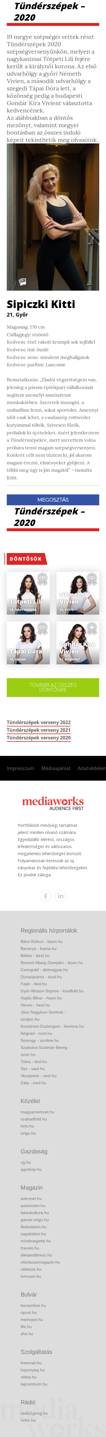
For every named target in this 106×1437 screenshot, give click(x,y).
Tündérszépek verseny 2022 (39, 722)
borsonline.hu (33, 1305)
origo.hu (28, 1133)
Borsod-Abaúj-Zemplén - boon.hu (52, 962)
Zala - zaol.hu (33, 1082)
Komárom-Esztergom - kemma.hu (52, 1026)
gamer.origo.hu (35, 1219)
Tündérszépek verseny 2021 (39, 730)
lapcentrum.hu (34, 1384)
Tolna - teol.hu (34, 1061)
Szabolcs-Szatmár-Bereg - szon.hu (45, 1051)
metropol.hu (32, 1319)
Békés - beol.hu (35, 955)
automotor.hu (33, 1205)
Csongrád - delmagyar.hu (44, 969)
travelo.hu (30, 1248)
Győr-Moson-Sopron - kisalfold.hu (52, 991)
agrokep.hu (31, 1169)
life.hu (26, 1326)
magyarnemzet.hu (37, 1112)
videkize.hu (31, 1269)
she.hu (27, 1333)
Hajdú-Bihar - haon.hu (41, 998)
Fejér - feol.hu (34, 983)
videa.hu (29, 1377)
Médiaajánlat (56, 768)
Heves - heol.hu (35, 1005)
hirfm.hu (28, 1420)
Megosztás (53, 500)
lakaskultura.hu (35, 1212)
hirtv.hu (27, 1126)
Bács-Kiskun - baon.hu (42, 941)
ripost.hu (29, 1312)
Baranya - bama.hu (39, 948)
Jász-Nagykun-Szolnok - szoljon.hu (43, 1016)
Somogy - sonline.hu (40, 1040)
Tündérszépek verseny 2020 (39, 737)
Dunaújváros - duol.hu (41, 976)
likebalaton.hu (34, 1226)
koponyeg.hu (33, 1370)
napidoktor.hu (33, 1233)
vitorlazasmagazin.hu (40, 1262)
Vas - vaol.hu (33, 1068)
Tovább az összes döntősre (53, 687)
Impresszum (20, 768)
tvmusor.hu (31, 1276)
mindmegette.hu (36, 1241)
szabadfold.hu (34, 1119)
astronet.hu (31, 1198)
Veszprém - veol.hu (39, 1075)
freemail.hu (31, 1362)
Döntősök (26, 559)
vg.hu (26, 1162)
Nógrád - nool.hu (36, 1033)
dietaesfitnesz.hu (36, 1255)
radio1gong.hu (34, 1413)
